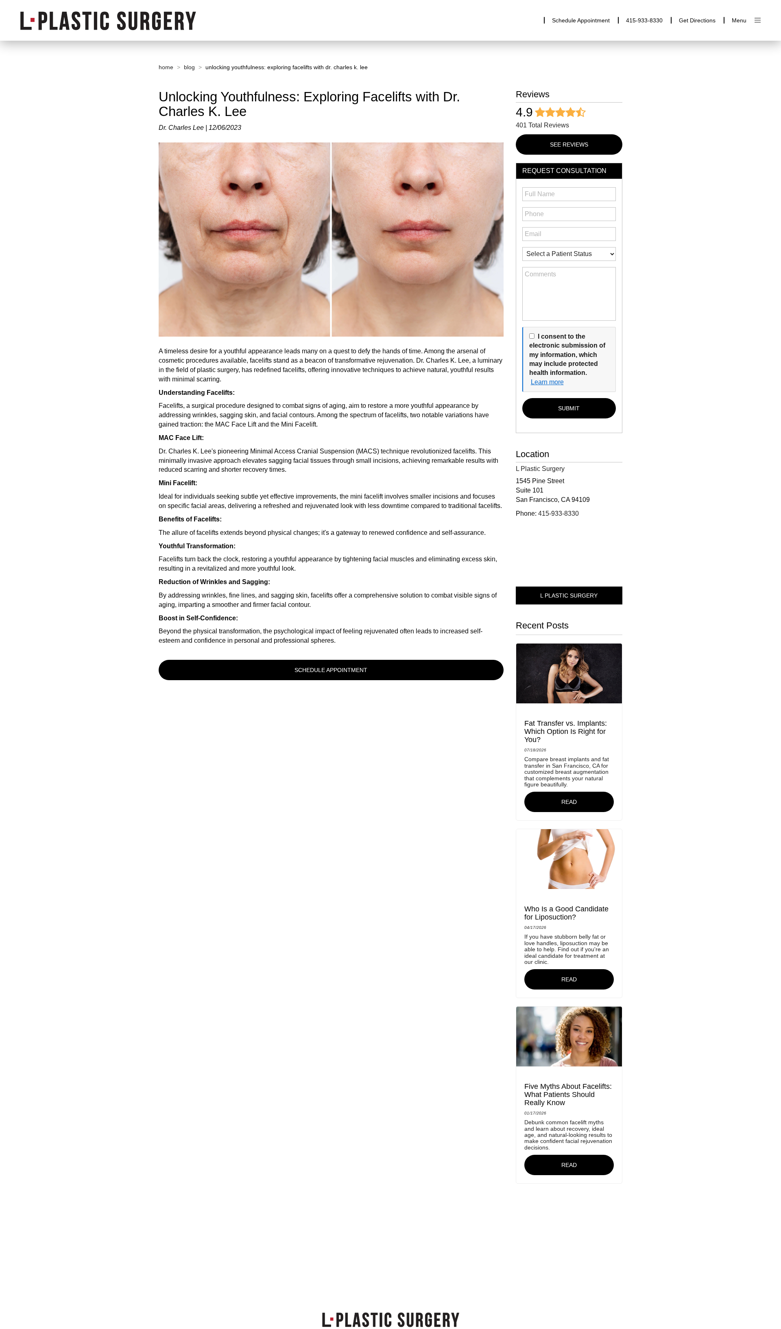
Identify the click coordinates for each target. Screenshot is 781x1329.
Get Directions (697, 20)
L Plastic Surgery (569, 595)
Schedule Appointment (581, 20)
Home (166, 67)
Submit (569, 408)
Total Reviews (542, 125)
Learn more (547, 382)
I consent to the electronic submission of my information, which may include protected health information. (567, 355)
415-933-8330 (644, 20)
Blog (189, 67)
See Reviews (569, 144)
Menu (739, 20)
